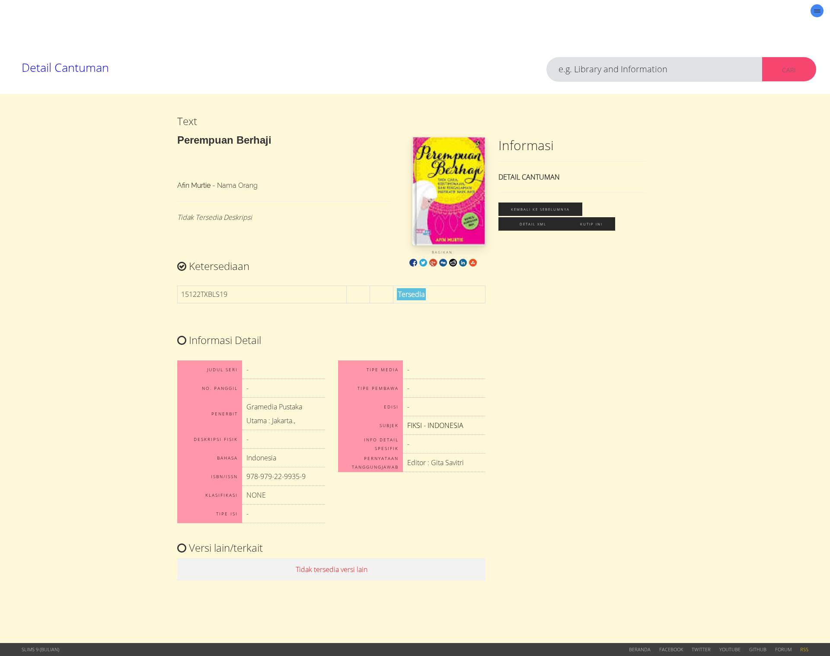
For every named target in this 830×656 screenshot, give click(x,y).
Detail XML (533, 224)
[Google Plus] (433, 262)
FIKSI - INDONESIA (435, 425)
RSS (804, 649)
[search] (654, 69)
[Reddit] (453, 262)
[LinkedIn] (463, 262)
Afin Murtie (194, 185)
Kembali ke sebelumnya (540, 209)
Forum (783, 649)
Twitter (701, 649)
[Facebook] (413, 262)
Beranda (640, 649)
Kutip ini (591, 224)
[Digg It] (443, 262)
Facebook (671, 649)
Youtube (730, 649)
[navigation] (817, 10)
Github (757, 649)
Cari (789, 70)
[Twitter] (423, 262)
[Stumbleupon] (473, 262)
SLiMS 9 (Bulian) (40, 649)
